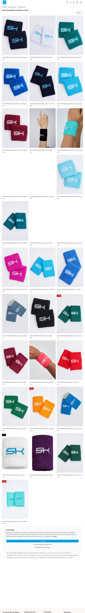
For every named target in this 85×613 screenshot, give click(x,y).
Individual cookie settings (42, 547)
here (55, 536)
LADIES (4, 7)
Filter (78, 12)
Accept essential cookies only (42, 544)
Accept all (42, 541)
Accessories (12, 7)
